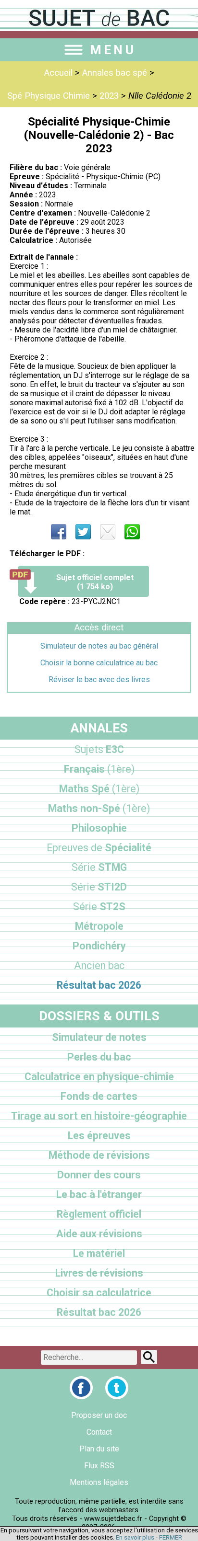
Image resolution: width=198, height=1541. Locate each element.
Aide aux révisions (99, 1234)
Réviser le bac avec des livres (99, 679)
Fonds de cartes (99, 1096)
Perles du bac (99, 1057)
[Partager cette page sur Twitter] (83, 531)
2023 (109, 96)
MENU (113, 49)
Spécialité (99, 848)
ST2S (99, 907)
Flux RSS (99, 1465)
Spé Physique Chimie (48, 96)
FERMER (170, 1537)
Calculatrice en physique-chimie (99, 1077)
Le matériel (99, 1253)
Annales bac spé (114, 73)
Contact (99, 1432)
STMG (99, 867)
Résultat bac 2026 (99, 985)
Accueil (58, 73)
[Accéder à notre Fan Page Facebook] (81, 1387)
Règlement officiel (99, 1214)
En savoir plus (135, 1537)
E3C (99, 749)
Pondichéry (99, 946)
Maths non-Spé (99, 808)
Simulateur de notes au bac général (99, 646)
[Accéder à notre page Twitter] (117, 1387)
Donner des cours (99, 1175)
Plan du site (99, 1448)
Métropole (99, 926)
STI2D (99, 887)
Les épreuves (99, 1135)
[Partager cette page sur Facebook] (58, 531)
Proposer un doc (99, 1415)
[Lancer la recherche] (149, 1357)
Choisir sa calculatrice (99, 1293)
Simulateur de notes (99, 1037)
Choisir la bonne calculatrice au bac (99, 662)
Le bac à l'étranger (99, 1194)
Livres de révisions (99, 1273)
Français (99, 769)
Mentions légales (99, 1482)
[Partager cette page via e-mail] (107, 531)
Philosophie (99, 828)
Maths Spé (99, 789)
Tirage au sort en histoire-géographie (99, 1116)
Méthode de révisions (99, 1155)
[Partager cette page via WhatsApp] (132, 531)
